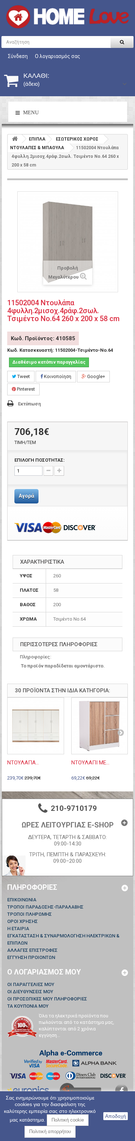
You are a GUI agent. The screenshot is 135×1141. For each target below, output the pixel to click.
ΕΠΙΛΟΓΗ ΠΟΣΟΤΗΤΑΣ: (39, 460)
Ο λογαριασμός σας (57, 56)
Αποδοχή (115, 1116)
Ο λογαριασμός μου (44, 972)
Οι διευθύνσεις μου (30, 991)
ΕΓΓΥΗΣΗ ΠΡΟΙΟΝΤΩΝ (31, 957)
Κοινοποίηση (57, 376)
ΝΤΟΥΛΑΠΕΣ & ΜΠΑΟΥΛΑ (37, 147)
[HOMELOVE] (67, 17)
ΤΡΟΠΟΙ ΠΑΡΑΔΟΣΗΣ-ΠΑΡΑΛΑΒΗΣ (45, 907)
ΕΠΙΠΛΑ (37, 139)
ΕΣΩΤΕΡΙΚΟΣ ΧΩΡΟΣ (77, 139)
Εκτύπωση (29, 404)
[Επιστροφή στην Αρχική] (15, 138)
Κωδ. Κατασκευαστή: (30, 350)
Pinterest (25, 389)
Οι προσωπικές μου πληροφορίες (47, 999)
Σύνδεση (18, 56)
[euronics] (28, 1089)
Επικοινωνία (21, 899)
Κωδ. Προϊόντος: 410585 (43, 338)
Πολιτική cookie (67, 1120)
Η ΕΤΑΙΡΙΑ (18, 928)
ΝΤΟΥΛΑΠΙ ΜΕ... (90, 762)
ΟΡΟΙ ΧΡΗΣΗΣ (22, 921)
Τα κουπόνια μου (28, 1006)
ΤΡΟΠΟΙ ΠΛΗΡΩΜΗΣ (29, 914)
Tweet (23, 376)
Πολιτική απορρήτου (50, 1131)
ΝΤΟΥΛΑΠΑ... (23, 762)
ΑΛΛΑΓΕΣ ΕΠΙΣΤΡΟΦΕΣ (32, 950)
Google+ (95, 376)
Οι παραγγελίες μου (30, 984)
